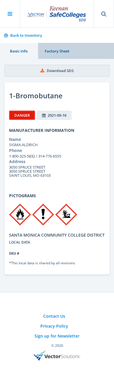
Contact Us (54, 316)
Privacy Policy (54, 326)
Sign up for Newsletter (57, 336)
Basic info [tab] (19, 51)
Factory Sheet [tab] (57, 51)
